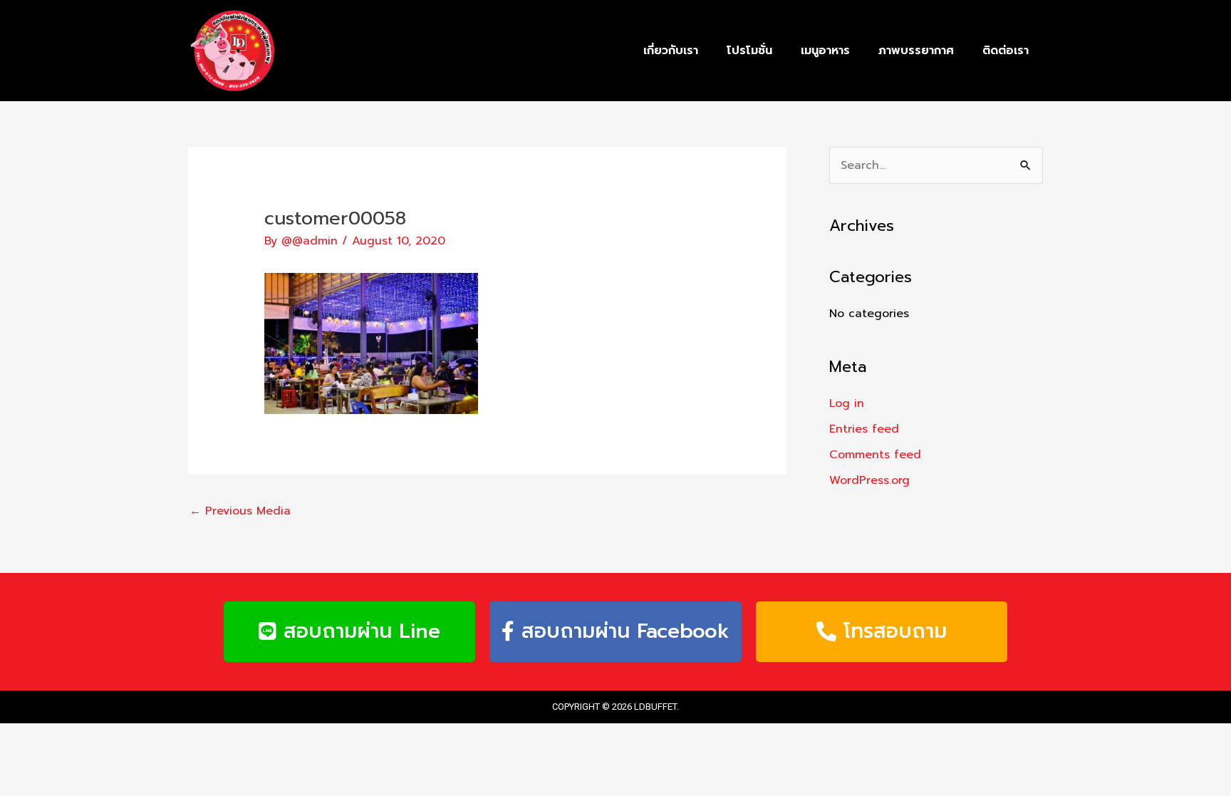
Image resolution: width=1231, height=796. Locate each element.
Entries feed (864, 429)
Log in (846, 403)
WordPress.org (869, 480)
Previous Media (240, 511)
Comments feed (875, 454)
